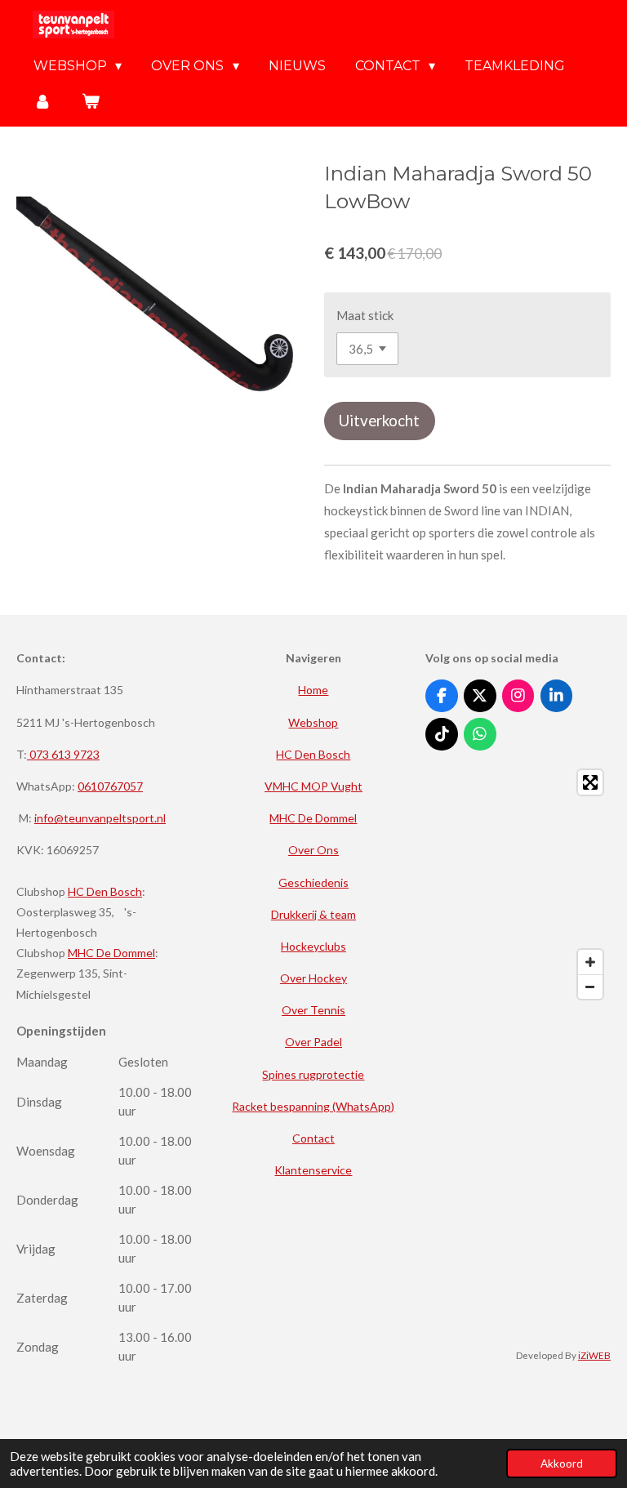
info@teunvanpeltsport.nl (100, 818)
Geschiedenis (313, 882)
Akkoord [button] (561, 1463)
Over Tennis (313, 1010)
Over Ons (313, 850)
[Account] (42, 100)
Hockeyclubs (313, 946)
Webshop (313, 722)
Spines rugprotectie (313, 1074)
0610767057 (110, 786)
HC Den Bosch (105, 891)
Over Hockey (313, 978)
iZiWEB (594, 1355)
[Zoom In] (590, 962)
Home (313, 690)
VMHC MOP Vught (313, 786)
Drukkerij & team (313, 914)
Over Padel (313, 1042)
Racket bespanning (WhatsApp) (313, 1106)
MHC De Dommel (111, 953)
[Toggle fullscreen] (590, 782)
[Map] (518, 884)
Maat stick (365, 315)
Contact (313, 1138)
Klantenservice (313, 1170)
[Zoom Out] (590, 986)
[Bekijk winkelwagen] (89, 100)
